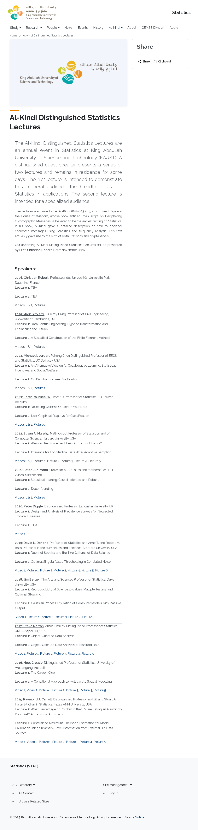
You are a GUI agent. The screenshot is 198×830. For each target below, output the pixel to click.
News (68, 27)
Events (83, 27)
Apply (174, 27)
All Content (27, 793)
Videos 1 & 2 (23, 424)
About (131, 27)
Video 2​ (32, 690)
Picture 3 (60, 570)
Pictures (39, 388)
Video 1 (20, 534)
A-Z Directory (22, 785)
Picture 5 (87, 570)
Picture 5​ (87, 653)
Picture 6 (101, 570)
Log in (113, 793)
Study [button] (14, 27)
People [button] (52, 27)
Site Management (116, 785)
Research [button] (32, 27)
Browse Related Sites (34, 801)
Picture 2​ (47, 617)
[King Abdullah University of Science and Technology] (32, 12)
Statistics (181, 12)
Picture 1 (33, 570)
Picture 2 (46, 570)
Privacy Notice (134, 817)
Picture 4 (73, 570)
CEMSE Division (153, 27)
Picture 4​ (73, 653)
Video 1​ (21, 617)
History (98, 27)
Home (13, 35)
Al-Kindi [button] (114, 27)
